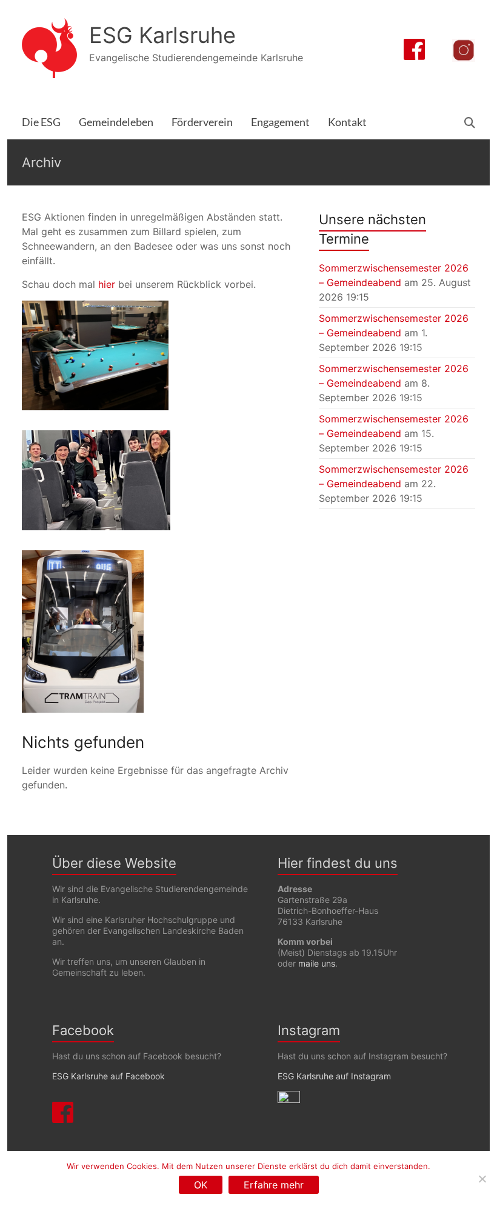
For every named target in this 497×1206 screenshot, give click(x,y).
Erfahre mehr (274, 1185)
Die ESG (41, 122)
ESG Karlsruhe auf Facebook (108, 1076)
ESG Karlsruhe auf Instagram (334, 1076)
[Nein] (482, 1179)
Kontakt (347, 122)
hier (106, 284)
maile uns (316, 963)
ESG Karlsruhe (162, 35)
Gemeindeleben (116, 122)
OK (200, 1185)
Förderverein (202, 122)
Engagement (280, 122)
